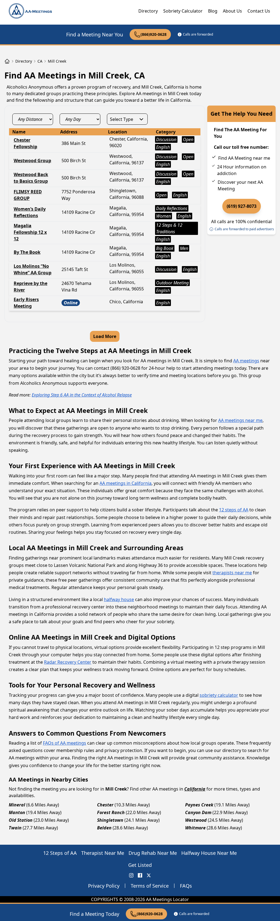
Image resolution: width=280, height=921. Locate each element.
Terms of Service (150, 885)
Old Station (21, 820)
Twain (15, 828)
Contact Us (258, 11)
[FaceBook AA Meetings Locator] (140, 875)
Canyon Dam (198, 812)
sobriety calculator (219, 695)
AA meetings (246, 361)
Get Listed (140, 865)
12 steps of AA (233, 510)
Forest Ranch (111, 812)
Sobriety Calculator (183, 11)
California (194, 789)
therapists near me (232, 573)
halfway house (119, 599)
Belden (104, 828)
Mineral (17, 805)
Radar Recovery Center (67, 662)
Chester (105, 805)
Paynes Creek (199, 805)
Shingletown (110, 820)
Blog (212, 11)
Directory (148, 11)
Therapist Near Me (102, 853)
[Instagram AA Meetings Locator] (131, 875)
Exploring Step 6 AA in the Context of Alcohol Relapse (82, 395)
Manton (17, 812)
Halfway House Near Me (209, 853)
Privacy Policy (103, 885)
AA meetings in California (125, 483)
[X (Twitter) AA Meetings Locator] (149, 875)
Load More (104, 336)
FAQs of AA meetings (64, 743)
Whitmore (195, 828)
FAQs (186, 885)
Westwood (196, 820)
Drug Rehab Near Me (153, 853)
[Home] (7, 61)
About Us (232, 11)
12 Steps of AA (60, 853)
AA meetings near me (240, 420)
